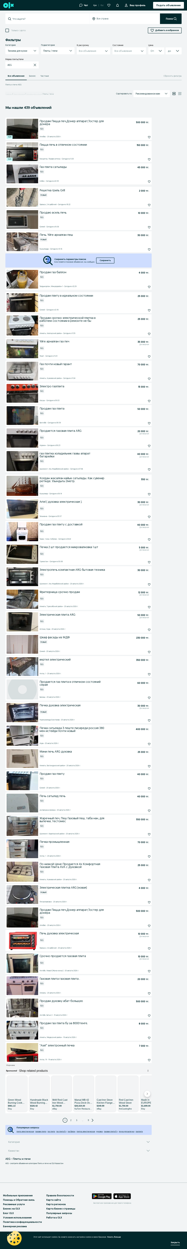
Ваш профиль (138, 5)
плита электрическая (25, 1131)
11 (88, 1120)
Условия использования (17, 1217)
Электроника (18, 94)
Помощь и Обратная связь (19, 1199)
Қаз (95, 5)
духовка (99, 1131)
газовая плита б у (111, 1131)
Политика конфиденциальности (22, 1221)
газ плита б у (61, 1131)
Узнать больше (114, 1237)
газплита (139, 1131)
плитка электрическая (86, 1131)
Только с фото (18, 30)
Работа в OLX (54, 1217)
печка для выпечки (126, 1131)
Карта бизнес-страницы (60, 1208)
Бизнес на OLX (11, 1208)
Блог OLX (8, 1213)
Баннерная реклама (15, 1226)
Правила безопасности (60, 1195)
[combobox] (49, 19)
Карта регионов (56, 1204)
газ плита (51, 1131)
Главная (8, 94)
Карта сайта (53, 1199)
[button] (117, 5)
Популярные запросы (59, 1213)
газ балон (71, 1131)
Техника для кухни (33, 94)
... (82, 1120)
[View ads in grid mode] (180, 93)
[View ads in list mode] (174, 93)
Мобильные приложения (18, 1195)
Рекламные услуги (14, 1204)
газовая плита (40, 1131)
